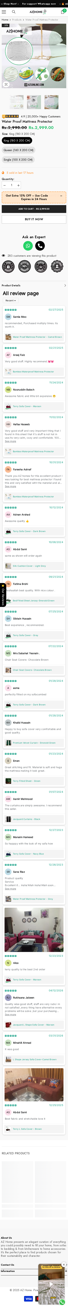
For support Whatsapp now (20, 3)
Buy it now (34, 219)
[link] (17, 1206)
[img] (10, 309)
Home (5, 19)
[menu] (4, 12)
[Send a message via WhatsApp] (62, 1302)
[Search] (14, 12)
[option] (34, 56)
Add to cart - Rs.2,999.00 (34, 209)
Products (16, 19)
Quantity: (8, 179)
